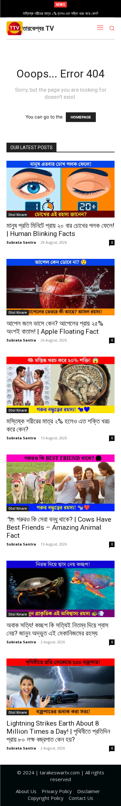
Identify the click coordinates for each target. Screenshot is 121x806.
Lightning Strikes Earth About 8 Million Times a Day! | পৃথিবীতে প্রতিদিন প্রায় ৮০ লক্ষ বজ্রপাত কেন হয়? (58, 731)
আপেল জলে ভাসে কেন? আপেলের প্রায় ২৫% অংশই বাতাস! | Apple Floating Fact (54, 327)
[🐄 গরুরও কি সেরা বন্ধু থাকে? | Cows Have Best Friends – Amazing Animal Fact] (60, 482)
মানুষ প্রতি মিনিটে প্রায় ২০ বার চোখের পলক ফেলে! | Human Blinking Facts (60, 230)
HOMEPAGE (81, 117)
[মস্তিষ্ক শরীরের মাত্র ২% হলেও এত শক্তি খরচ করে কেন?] (60, 385)
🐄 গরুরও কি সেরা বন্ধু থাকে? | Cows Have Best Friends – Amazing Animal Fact (58, 527)
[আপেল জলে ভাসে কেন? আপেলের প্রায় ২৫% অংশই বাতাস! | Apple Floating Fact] (60, 287)
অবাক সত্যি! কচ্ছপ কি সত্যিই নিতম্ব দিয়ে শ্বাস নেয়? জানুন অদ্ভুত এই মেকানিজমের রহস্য (57, 629)
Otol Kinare (17, 214)
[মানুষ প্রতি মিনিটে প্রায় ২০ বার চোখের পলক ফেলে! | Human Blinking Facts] (60, 189)
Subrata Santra (21, 242)
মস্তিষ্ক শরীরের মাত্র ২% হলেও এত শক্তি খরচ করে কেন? (60, 13)
